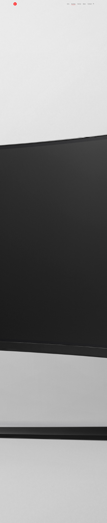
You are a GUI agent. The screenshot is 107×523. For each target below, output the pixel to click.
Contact (90, 4)
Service (79, 4)
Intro (68, 4)
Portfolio (73, 4)
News (84, 4)
